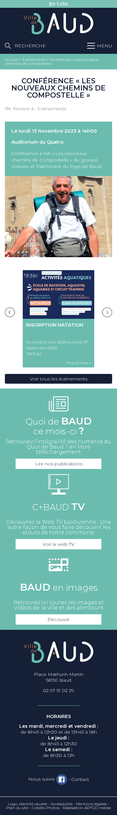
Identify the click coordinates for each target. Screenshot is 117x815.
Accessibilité (61, 803)
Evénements (51, 109)
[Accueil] (58, 24)
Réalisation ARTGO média (87, 807)
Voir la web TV (58, 544)
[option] (58, 318)
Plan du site (17, 807)
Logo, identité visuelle (27, 803)
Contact (80, 779)
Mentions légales (91, 803)
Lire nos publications (58, 464)
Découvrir (58, 619)
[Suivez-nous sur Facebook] (61, 779)
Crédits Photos (45, 807)
